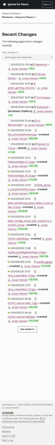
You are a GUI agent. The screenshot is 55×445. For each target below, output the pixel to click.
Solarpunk (42, 106)
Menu (46, 4)
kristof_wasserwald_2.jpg (22, 303)
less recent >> (27, 329)
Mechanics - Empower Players (18, 17)
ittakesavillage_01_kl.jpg (21, 161)
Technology (43, 97)
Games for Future (10, 13)
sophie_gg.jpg (44, 261)
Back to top (7, 440)
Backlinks (6, 431)
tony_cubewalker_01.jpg (21, 275)
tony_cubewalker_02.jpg (21, 289)
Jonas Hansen (19, 68)
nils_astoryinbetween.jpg (22, 134)
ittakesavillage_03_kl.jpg (21, 175)
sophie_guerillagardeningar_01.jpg (26, 252)
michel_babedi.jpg (18, 238)
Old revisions (8, 427)
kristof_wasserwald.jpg (21, 316)
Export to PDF (9, 436)
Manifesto (41, 64)
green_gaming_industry (21, 87)
